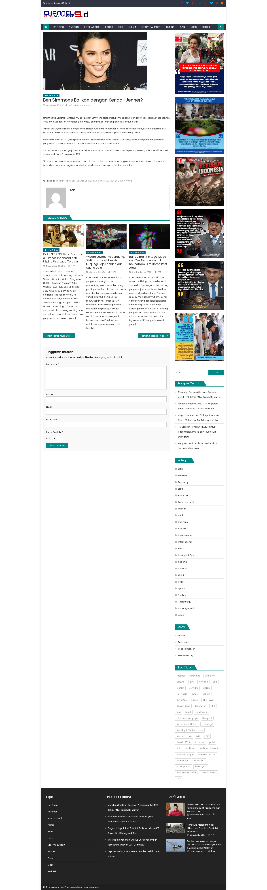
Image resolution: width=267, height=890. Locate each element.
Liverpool (207, 718)
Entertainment (186, 502)
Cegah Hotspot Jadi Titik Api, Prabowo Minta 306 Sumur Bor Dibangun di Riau (198, 418)
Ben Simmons (61, 180)
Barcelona (194, 675)
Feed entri (183, 642)
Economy (183, 482)
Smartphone (183, 766)
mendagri (207, 724)
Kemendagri (183, 706)
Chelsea (203, 681)
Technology (184, 601)
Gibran (206, 687)
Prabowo (190, 748)
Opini (182, 27)
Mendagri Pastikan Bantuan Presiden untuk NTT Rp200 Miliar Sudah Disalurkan (199, 395)
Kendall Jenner (76, 180)
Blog (180, 468)
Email (49, 406)
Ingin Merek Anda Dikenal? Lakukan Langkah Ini (61, 335)
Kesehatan (200, 706)
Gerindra (193, 687)
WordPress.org (185, 655)
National (182, 568)
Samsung (199, 760)
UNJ (179, 778)
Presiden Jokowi (206, 754)
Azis (70, 105)
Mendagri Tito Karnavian (190, 730)
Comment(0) (84, 105)
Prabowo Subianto (209, 748)
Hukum (132, 27)
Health (181, 515)
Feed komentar (186, 648)
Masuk (181, 635)
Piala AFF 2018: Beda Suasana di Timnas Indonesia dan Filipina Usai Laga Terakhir (63, 257)
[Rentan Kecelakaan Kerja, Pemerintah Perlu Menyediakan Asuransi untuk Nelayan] (175, 845)
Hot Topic (58, 27)
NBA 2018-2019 (117, 180)
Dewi (213, 851)
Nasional (74, 27)
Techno (170, 27)
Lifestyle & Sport (151, 27)
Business (182, 475)
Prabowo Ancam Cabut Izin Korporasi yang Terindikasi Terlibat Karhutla (198, 406)
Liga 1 (188, 712)
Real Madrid (183, 760)
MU (198, 736)
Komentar (52, 364)
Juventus (182, 700)
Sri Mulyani (200, 766)
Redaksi (206, 27)
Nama (49, 394)
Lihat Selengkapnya (95, 180)
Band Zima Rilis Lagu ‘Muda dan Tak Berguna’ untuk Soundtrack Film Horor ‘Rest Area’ (148, 262)
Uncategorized (186, 608)
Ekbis (120, 27)
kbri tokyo (208, 700)
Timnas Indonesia (186, 772)
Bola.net (181, 681)
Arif (159, 272)
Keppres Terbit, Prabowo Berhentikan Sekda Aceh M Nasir (198, 446)
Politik (109, 27)
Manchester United (187, 724)
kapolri (194, 700)
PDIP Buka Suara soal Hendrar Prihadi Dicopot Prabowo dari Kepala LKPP (203, 808)
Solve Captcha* (54, 432)
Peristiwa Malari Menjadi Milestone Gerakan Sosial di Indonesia (202, 828)
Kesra (181, 548)
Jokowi (206, 694)
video (194, 27)
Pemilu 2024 (183, 742)
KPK (213, 706)
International (185, 541)
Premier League (185, 754)
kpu (179, 712)
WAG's (129, 180)
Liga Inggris (201, 712)
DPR (215, 681)
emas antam (185, 495)
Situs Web (51, 419)
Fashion (182, 508)
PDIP (206, 736)
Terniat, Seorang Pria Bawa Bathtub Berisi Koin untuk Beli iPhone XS (155, 335)
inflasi (195, 694)
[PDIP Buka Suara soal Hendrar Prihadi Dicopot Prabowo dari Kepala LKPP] (175, 809)
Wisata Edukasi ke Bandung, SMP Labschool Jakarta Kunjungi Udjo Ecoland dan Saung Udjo (105, 262)
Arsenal (181, 675)
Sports (181, 588)
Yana (114, 272)
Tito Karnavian (208, 772)
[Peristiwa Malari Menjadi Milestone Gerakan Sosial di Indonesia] (175, 828)
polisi (212, 742)
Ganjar (180, 687)
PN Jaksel (200, 742)
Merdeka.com (184, 736)
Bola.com (210, 675)
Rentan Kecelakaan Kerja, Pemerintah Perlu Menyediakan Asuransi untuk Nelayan (204, 844)
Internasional (92, 27)
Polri (179, 748)
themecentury (91, 887)
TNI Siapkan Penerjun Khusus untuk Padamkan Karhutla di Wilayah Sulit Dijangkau (197, 431)
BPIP (192, 681)
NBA (108, 180)
